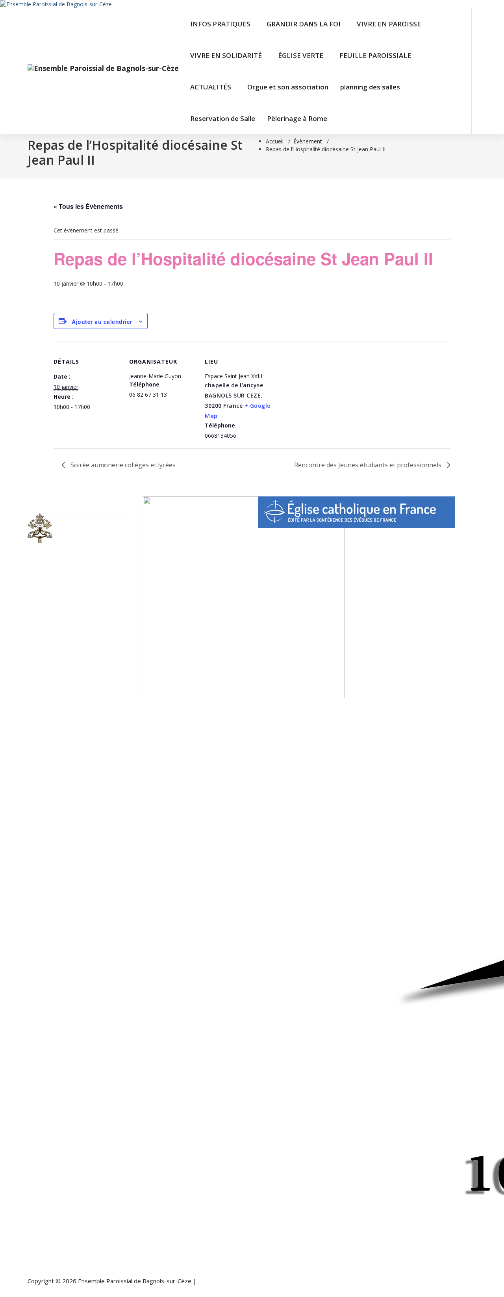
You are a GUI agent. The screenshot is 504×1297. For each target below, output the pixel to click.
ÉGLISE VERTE (300, 55)
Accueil (275, 141)
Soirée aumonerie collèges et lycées (122, 465)
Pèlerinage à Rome (297, 118)
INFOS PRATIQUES (220, 23)
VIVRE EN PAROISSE (389, 23)
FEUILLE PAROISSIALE (375, 55)
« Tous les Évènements (88, 206)
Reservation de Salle (222, 118)
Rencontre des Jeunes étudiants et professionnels (368, 465)
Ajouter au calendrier (102, 321)
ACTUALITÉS (210, 86)
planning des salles (370, 86)
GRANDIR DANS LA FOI (304, 23)
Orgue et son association (287, 86)
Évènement (307, 141)
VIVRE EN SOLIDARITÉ (226, 55)
